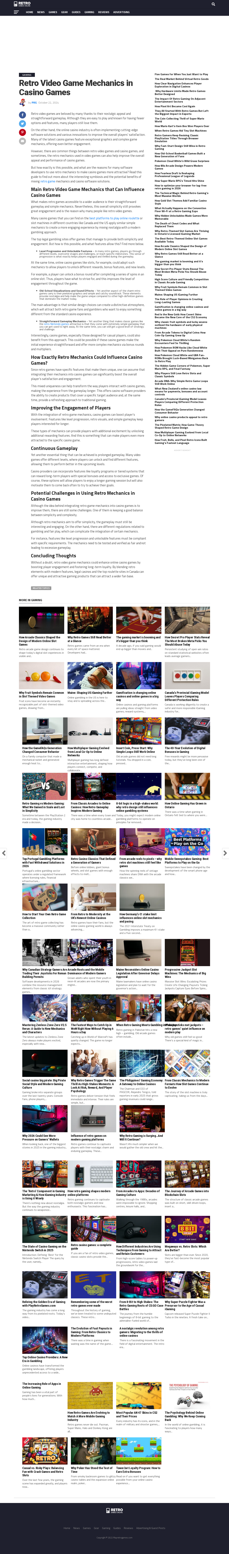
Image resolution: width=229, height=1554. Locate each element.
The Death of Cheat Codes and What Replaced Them (177, 224)
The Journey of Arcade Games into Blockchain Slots (187, 1193)
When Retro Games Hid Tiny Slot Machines (181, 131)
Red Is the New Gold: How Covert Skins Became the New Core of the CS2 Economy (181, 315)
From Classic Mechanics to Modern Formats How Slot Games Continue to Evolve (187, 1083)
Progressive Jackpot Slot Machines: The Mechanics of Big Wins (185, 973)
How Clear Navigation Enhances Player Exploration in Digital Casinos (178, 84)
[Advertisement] (114, 41)
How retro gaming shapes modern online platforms (89, 1193)
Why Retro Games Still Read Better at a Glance (179, 255)
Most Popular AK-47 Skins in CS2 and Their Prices (136, 1414)
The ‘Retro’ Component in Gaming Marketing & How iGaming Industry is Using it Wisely (44, 1194)
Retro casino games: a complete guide (91, 1246)
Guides (76, 12)
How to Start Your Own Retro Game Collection (44, 916)
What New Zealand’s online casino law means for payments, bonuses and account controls (181, 391)
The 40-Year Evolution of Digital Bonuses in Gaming (185, 750)
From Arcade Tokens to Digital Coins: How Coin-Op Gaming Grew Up (180, 333)
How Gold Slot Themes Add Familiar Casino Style (181, 202)
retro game (47, 181)
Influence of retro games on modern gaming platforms (88, 1137)
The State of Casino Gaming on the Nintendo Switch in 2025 (44, 1248)
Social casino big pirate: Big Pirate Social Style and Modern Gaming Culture (44, 1083)
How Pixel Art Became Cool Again (175, 106)
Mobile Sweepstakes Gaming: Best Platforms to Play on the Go (187, 860)
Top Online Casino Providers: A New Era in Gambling (45, 1359)
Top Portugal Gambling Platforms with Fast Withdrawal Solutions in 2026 (43, 862)
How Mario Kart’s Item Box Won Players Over (182, 126)
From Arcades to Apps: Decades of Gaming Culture (138, 1193)
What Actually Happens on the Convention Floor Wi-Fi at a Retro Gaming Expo (180, 209)
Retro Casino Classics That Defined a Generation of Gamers (93, 860)
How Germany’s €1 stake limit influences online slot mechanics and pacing (141, 917)
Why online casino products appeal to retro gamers (181, 418)
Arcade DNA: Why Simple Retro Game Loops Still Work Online (181, 382)
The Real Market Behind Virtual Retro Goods (182, 79)
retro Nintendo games (56, 324)
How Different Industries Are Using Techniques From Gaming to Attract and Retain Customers (138, 1250)
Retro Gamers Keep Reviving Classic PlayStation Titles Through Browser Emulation (176, 138)
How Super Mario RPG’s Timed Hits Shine (179, 181)
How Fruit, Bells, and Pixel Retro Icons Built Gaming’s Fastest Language (181, 441)
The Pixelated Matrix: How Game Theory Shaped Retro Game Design (179, 426)
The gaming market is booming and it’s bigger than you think (179, 262)
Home (29, 12)
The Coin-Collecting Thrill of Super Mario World (179, 120)
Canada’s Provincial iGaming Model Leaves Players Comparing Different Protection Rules (180, 402)
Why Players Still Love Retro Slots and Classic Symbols (178, 374)
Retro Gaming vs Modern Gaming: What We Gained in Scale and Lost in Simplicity (43, 807)
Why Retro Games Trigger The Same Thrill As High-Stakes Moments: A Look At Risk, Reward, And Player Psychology (93, 1085)
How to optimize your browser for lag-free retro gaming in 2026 (181, 186)
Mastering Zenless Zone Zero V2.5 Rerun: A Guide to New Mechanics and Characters (44, 1028)
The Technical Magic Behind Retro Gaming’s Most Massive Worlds (181, 194)
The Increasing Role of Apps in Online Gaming (41, 1385)
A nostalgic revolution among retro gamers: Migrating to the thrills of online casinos (142, 1331)
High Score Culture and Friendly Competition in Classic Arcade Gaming (182, 280)
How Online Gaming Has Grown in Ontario (185, 805)
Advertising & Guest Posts (150, 1528)
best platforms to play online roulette (114, 218)
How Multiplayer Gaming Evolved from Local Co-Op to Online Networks (181, 433)
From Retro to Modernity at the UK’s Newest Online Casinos (90, 916)
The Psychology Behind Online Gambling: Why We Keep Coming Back (185, 1416)
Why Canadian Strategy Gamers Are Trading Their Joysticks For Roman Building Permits (44, 973)
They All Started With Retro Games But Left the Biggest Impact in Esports (182, 112)
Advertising (121, 12)
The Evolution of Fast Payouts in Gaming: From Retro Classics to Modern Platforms (91, 1331)
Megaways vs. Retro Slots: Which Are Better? (185, 1248)
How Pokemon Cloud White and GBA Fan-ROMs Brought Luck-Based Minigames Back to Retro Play (181, 358)
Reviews (103, 12)
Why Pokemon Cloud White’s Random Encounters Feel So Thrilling (177, 341)
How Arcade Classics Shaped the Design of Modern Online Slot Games (181, 247)
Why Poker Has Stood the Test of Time (91, 1469)
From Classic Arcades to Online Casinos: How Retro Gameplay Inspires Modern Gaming (90, 807)
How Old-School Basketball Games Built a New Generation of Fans (180, 154)
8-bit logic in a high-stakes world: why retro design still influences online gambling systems (137, 807)
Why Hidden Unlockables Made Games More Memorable (181, 217)
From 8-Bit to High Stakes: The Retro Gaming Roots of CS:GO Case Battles (141, 1305)
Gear (64, 12)
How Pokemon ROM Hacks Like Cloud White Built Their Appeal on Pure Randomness (181, 349)
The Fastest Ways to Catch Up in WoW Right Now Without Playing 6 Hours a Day (92, 1028)
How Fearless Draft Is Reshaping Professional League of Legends (174, 174)
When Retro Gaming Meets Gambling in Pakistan (147, 1025)
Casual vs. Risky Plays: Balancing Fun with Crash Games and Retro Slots (43, 1471)
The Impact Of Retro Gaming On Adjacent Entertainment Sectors (180, 100)
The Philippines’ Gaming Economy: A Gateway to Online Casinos (141, 1082)
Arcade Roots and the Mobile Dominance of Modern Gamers (87, 971)
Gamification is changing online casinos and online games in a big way (181, 308)
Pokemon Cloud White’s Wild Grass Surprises (182, 161)
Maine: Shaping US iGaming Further (176, 295)
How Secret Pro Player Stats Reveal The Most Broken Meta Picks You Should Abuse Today (180, 272)
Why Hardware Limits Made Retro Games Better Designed (180, 92)
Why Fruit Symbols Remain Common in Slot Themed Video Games (181, 288)
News (41, 12)
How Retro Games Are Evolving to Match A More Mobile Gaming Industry (89, 1416)
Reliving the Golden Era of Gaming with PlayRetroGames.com (43, 1303)
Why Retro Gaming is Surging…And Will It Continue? (141, 1137)
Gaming (89, 12)
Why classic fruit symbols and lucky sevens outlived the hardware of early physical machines (181, 325)
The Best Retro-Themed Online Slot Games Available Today (181, 240)
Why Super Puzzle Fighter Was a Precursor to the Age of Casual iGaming (185, 1305)
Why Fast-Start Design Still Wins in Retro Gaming (180, 147)
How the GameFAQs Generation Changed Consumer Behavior (180, 411)
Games (53, 12)
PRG (34, 103)
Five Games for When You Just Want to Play (181, 74)
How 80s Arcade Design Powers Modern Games (179, 167)
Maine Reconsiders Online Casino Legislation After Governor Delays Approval (137, 973)
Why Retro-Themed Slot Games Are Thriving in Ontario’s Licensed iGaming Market (182, 232)
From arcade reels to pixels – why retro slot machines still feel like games (141, 862)
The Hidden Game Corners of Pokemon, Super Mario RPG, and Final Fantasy (182, 367)
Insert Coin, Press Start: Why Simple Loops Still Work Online (135, 750)
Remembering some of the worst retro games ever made (91, 1303)
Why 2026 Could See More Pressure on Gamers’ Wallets (40, 1137)
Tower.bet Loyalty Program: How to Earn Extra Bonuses (138, 1469)
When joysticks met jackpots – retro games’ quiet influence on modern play (185, 1028)
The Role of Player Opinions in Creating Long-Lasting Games (179, 300)
